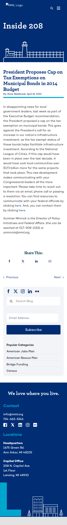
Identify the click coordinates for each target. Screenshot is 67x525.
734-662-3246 (13, 419)
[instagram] (23, 291)
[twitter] (16, 291)
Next (57, 277)
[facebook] (8, 291)
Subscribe (33, 329)
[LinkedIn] (36, 261)
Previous (12, 277)
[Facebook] (9, 261)
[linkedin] (30, 291)
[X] (23, 261)
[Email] (50, 261)
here (18, 205)
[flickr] (37, 291)
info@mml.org (13, 414)
